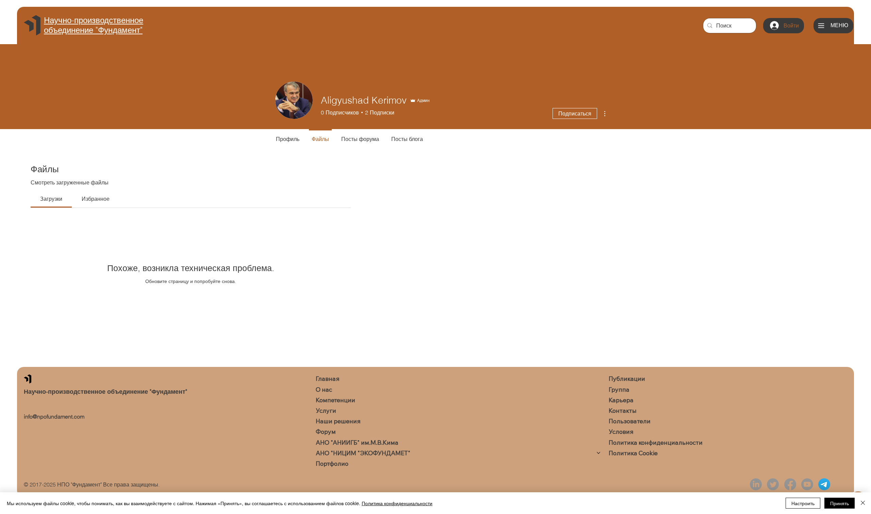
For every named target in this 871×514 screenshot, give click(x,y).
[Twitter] (773, 484)
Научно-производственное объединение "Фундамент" (93, 25)
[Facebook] (790, 484)
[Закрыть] (863, 503)
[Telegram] (824, 484)
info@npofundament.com (54, 416)
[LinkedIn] (756, 484)
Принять (839, 503)
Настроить (803, 503)
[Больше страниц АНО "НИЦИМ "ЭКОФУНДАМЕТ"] (598, 453)
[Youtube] (807, 484)
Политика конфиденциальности (397, 503)
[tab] (51, 199)
